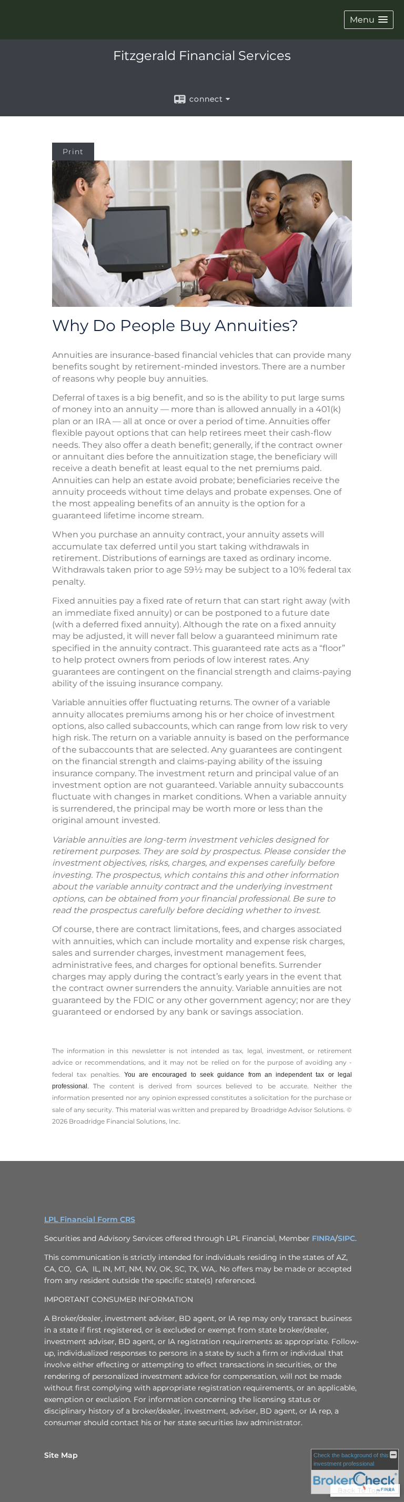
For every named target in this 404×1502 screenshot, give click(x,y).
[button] (368, 20)
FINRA (323, 1238)
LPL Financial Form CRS (89, 1219)
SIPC (346, 1238)
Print (73, 151)
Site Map (61, 1455)
